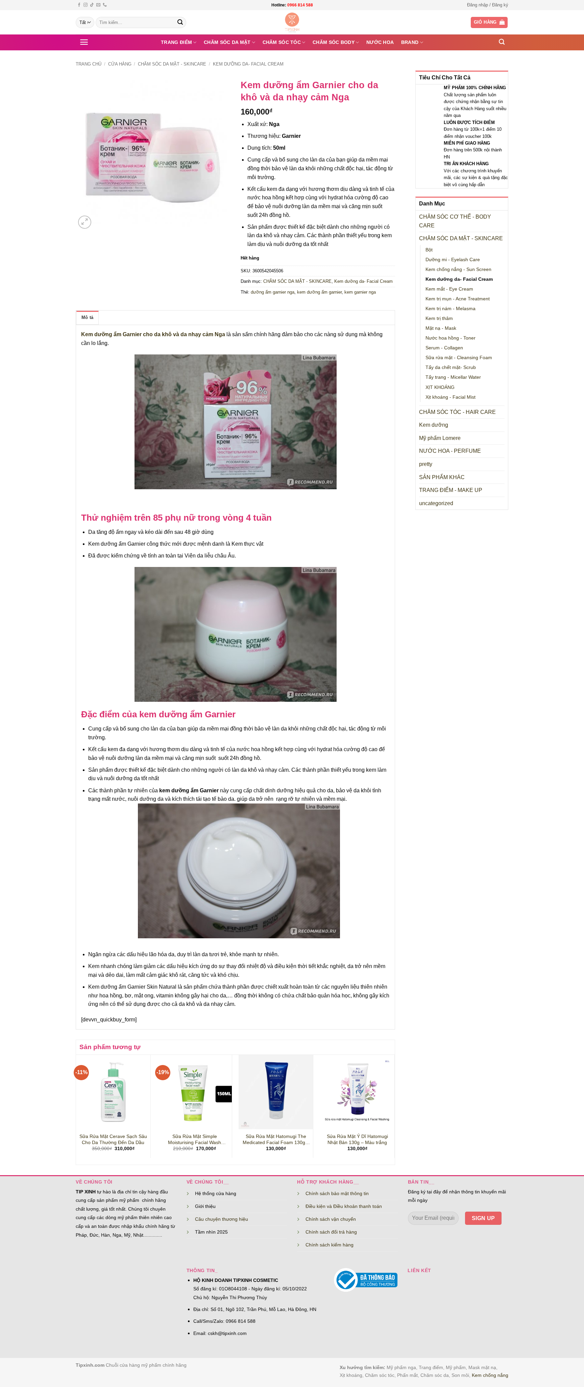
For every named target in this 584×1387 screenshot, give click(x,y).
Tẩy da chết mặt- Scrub (450, 367)
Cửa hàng (119, 64)
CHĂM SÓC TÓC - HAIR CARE (457, 412)
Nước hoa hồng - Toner (450, 338)
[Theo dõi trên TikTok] (92, 5)
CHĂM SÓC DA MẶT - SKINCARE (172, 64)
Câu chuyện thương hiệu (221, 1219)
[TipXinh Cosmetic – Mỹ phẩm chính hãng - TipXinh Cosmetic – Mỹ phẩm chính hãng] (292, 22)
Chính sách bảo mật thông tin (337, 1193)
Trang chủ (88, 64)
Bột (429, 249)
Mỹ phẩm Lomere (440, 438)
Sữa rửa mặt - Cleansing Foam (458, 357)
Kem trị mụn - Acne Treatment (457, 298)
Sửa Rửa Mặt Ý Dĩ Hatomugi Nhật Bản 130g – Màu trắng (357, 1139)
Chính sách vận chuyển (331, 1219)
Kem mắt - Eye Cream (449, 289)
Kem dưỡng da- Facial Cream (248, 64)
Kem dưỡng (433, 425)
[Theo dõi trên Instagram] (85, 5)
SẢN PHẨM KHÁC (442, 477)
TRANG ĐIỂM (176, 42)
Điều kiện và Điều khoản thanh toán (344, 1206)
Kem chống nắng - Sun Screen (458, 269)
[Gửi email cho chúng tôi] (98, 5)
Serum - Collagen (444, 347)
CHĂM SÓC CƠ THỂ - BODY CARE (455, 221)
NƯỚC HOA (380, 42)
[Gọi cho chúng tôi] (105, 5)
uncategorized (436, 503)
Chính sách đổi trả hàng (331, 1232)
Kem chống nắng (490, 1375)
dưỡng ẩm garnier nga (272, 292)
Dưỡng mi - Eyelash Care (452, 259)
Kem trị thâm (439, 318)
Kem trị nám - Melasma (450, 308)
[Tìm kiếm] (501, 42)
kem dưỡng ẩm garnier (319, 292)
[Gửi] (180, 22)
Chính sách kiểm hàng (330, 1244)
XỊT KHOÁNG (440, 387)
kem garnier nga (360, 292)
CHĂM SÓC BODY (334, 42)
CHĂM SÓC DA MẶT (227, 42)
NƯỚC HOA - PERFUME (450, 451)
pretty (425, 464)
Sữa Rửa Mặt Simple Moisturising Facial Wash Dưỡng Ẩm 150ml (194, 1140)
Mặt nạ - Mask (440, 328)
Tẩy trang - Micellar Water (453, 377)
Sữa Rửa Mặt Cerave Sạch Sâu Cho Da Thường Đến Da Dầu (113, 1139)
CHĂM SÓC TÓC (282, 42)
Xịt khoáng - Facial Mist (450, 397)
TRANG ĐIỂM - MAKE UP (450, 490)
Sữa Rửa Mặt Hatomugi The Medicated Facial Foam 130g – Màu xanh (276, 1140)
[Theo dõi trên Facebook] (79, 5)
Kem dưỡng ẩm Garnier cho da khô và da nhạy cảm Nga (153, 334)
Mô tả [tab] (87, 317)
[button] (487, 5)
